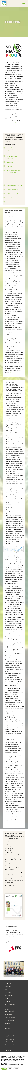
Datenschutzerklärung (10, 1004)
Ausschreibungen (9, 995)
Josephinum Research (12, 189)
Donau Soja (10, 162)
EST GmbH (9, 166)
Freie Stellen (8, 992)
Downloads (7, 1023)
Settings (16, 1068)
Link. (10, 372)
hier (15, 887)
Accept (4, 1068)
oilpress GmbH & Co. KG (13, 198)
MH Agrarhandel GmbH (13, 193)
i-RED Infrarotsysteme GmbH (14, 185)
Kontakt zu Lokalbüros (10, 1044)
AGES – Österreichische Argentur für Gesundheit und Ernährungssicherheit (14, 150)
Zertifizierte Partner (9, 1020)
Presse (6, 998)
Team (6, 989)
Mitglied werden (8, 1014)
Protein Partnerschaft (10, 1017)
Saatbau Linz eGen (11, 202)
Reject (10, 1068)
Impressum (7, 1001)
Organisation (8, 986)
